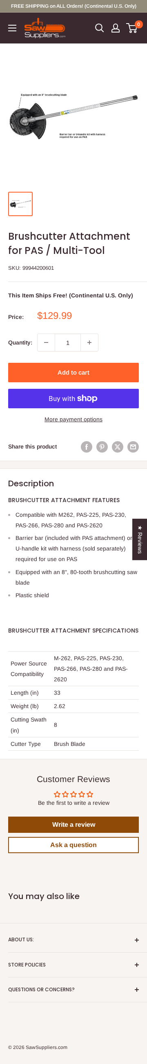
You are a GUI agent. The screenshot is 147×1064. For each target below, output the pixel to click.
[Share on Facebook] (86, 446)
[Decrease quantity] (46, 342)
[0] (132, 28)
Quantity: (20, 342)
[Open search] (99, 28)
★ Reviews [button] (140, 539)
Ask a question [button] (73, 844)
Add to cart (73, 372)
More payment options (73, 419)
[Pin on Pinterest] (102, 446)
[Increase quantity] (89, 342)
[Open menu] (12, 28)
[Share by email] (133, 446)
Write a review (73, 824)
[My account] (115, 28)
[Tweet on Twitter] (117, 446)
